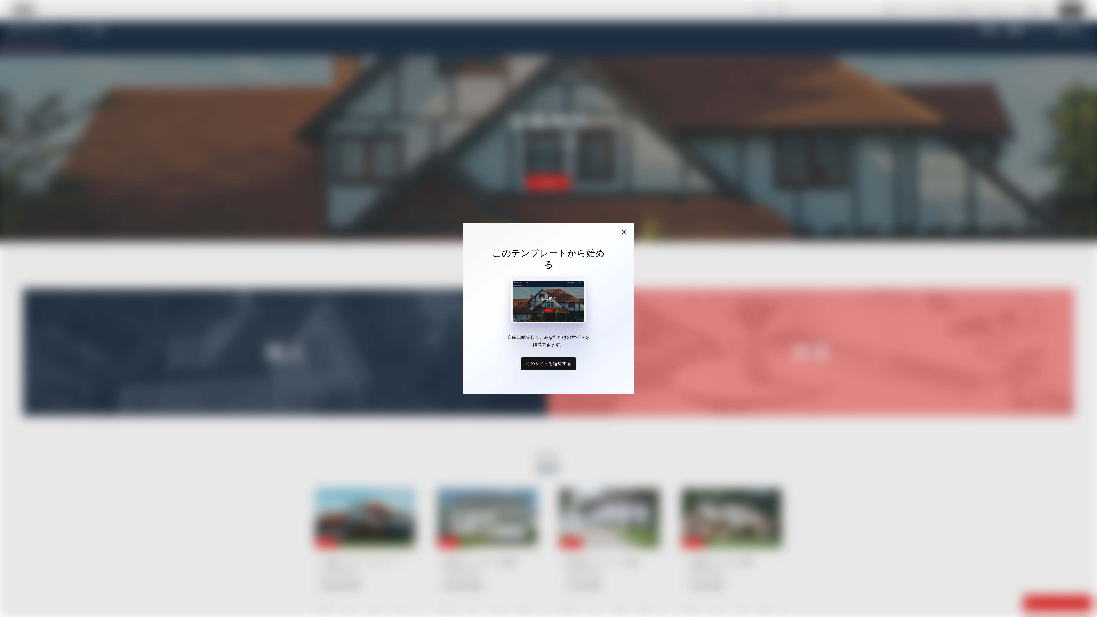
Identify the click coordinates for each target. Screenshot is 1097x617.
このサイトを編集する (548, 363)
